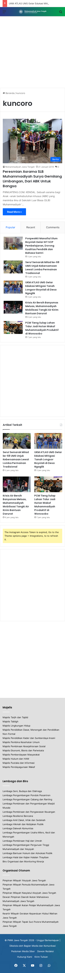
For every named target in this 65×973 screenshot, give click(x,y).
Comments (52, 227)
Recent (30, 227)
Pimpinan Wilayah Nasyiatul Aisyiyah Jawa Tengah (29, 892)
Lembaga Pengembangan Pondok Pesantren (26, 795)
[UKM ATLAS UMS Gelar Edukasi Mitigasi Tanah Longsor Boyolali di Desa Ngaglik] (13, 287)
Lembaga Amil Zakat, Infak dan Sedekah (24, 820)
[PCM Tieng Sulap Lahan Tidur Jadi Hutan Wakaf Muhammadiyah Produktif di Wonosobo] (13, 327)
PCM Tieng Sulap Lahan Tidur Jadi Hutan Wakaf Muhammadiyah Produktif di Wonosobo (42, 328)
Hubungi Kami (24, 956)
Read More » (14, 211)
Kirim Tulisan (41, 956)
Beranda (9, 93)
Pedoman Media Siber (23, 951)
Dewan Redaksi (45, 951)
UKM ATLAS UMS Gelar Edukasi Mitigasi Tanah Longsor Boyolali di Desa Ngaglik (41, 288)
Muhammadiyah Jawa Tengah (20, 166)
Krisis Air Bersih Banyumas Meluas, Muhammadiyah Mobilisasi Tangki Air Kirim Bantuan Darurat (41, 308)
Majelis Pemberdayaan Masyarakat (21, 754)
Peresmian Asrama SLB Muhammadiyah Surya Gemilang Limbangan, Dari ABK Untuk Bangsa (32, 178)
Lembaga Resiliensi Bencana (18, 816)
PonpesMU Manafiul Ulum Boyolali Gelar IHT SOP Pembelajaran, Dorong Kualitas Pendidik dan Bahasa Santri (41, 246)
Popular (10, 227)
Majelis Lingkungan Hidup (16, 725)
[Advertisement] (32, 52)
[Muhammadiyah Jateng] (32, 11)
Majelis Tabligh (10, 721)
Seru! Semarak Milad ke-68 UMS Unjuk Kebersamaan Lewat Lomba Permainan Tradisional (42, 267)
